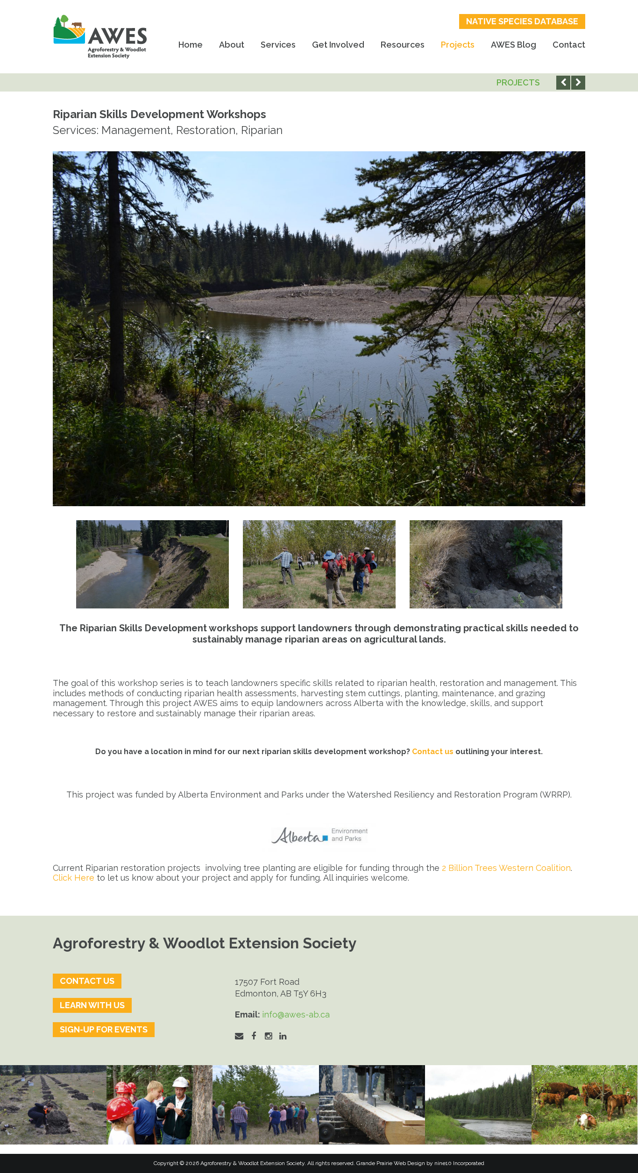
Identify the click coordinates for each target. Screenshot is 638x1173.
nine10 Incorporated (459, 1163)
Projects (458, 44)
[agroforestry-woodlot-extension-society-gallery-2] (372, 1105)
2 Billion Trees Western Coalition (506, 868)
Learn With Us (92, 1005)
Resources (403, 44)
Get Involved (338, 44)
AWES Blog (513, 44)
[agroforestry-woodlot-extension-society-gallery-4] (585, 1105)
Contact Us (87, 981)
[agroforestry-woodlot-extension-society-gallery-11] (53, 1105)
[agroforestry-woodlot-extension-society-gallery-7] (266, 1105)
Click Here (73, 878)
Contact (569, 44)
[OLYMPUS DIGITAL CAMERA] (159, 1105)
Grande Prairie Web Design (390, 1163)
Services (278, 44)
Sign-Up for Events (104, 1029)
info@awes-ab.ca (296, 1014)
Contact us (433, 751)
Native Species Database (522, 21)
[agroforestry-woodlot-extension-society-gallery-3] (478, 1105)
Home (190, 44)
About (231, 44)
